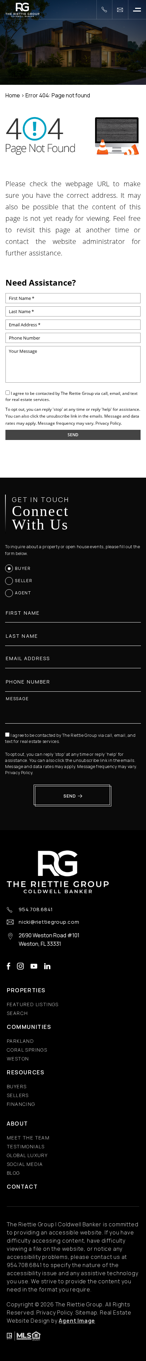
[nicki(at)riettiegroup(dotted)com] (120, 9)
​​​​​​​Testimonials (26, 1146)
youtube (34, 966)
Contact (22, 1186)
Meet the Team (28, 1137)
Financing (21, 1104)
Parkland (20, 1041)
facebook (8, 966)
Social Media (25, 1164)
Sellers (18, 1095)
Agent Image (77, 1320)
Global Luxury (27, 1155)
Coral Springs (27, 1050)
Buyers (16, 1086)
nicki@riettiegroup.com (49, 921)
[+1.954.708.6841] (104, 9)
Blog (13, 1173)
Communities (29, 1027)
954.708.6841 (36, 910)
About (17, 1123)
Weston (18, 1058)
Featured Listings (33, 1004)
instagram (20, 966)
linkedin (47, 966)
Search (17, 1013)
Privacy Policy (108, 423)
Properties (26, 990)
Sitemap (86, 1312)
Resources (25, 1072)
